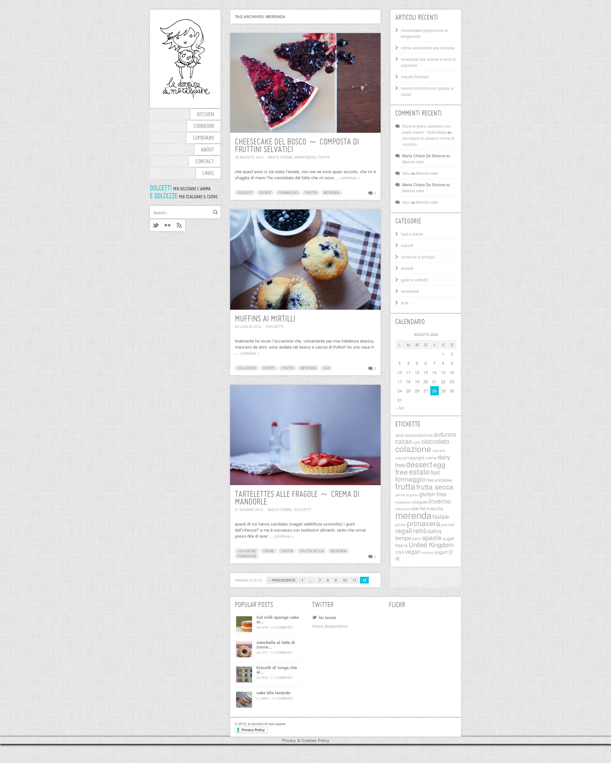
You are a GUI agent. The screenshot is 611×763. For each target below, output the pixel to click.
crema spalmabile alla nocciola (428, 47)
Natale (440, 516)
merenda (332, 192)
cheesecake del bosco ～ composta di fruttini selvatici (297, 146)
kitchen (205, 114)
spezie (432, 537)
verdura (427, 552)
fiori (435, 472)
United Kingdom (431, 544)
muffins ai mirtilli (265, 319)
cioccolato (435, 441)
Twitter (156, 225)
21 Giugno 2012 (249, 509)
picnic (400, 524)
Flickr (167, 225)
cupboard (203, 138)
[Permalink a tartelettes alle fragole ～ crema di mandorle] (305, 435)
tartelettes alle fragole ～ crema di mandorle (297, 498)
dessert (245, 192)
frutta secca (312, 551)
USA (326, 368)
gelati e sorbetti (414, 279)
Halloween (403, 502)
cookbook (203, 126)
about (207, 150)
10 (345, 580)
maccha (434, 508)
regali (403, 530)
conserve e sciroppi (418, 256)
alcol (399, 435)
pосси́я (447, 524)
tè (406, 545)
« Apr (399, 407)
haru (406, 173)
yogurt (440, 551)
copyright (415, 458)
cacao (403, 441)
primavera (246, 556)
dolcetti (275, 326)
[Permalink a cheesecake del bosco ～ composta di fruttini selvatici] (305, 83)
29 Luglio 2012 (248, 326)
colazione (246, 368)
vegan (413, 551)
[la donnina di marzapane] (185, 59)
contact (204, 162)
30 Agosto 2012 (249, 156)
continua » (350, 177)
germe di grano (406, 494)
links (208, 173)
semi (416, 538)
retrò (420, 530)
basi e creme (280, 156)
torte (324, 156)
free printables (439, 480)
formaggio (288, 192)
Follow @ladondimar (330, 626)
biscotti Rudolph (415, 76)
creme (268, 551)
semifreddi (305, 156)
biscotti (407, 245)
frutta (311, 192)
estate (265, 192)
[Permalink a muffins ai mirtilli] (305, 259)
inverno (440, 500)
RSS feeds (179, 225)
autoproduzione (419, 435)
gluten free (432, 494)
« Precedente (282, 580)
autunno (445, 434)
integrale (420, 502)
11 (354, 580)
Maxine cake (413, 161)
